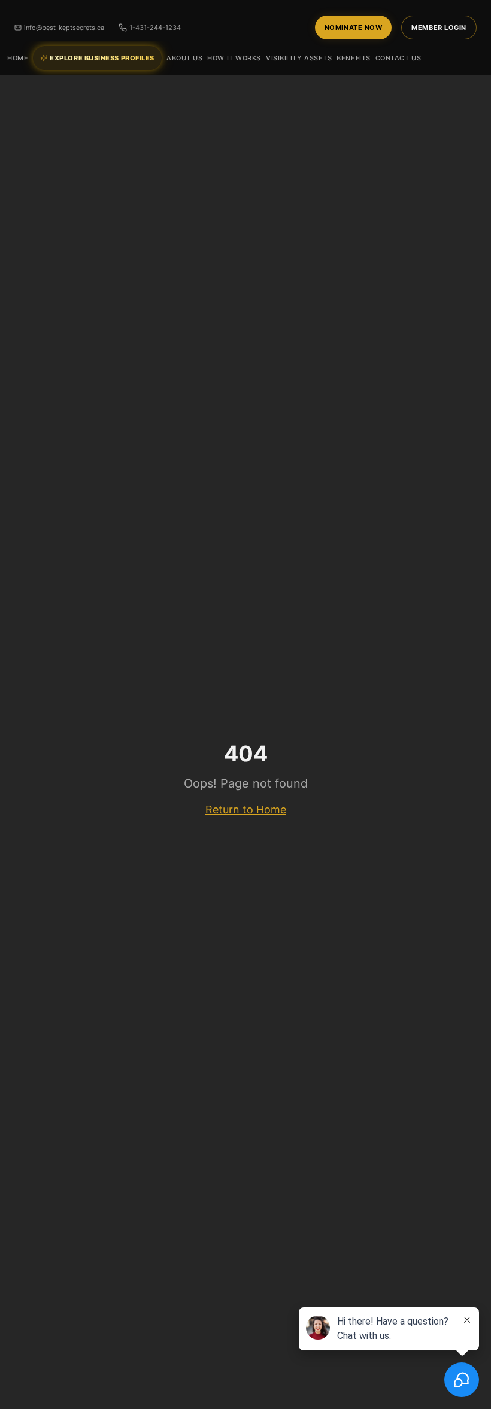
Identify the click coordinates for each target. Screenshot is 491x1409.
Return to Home (245, 809)
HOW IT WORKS (234, 58)
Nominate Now (354, 27)
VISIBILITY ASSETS (299, 58)
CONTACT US (398, 58)
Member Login (438, 27)
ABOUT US (184, 58)
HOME (17, 58)
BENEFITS (353, 58)
